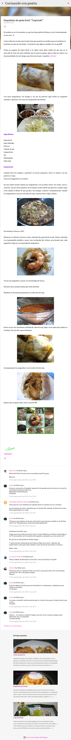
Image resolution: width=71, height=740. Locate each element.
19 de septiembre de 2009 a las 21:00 (22, 496)
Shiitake (53, 56)
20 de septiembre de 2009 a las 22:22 (22, 621)
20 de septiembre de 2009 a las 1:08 (22, 513)
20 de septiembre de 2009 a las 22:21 (22, 606)
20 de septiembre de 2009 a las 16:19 (22, 562)
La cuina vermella (16, 557)
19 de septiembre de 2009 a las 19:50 (22, 480)
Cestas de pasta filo (19, 655)
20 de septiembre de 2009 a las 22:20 (22, 592)
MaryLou (12, 470)
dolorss (12, 568)
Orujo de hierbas (18, 717)
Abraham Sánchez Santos (18, 502)
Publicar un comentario (13, 626)
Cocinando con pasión (21, 3)
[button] (5, 26)
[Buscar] (40, 3)
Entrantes (7, 454)
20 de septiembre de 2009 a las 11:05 (22, 551)
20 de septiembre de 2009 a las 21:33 (22, 577)
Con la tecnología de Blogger (37, 737)
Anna (11, 485)
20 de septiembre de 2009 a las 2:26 (22, 526)
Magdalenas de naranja (20, 686)
